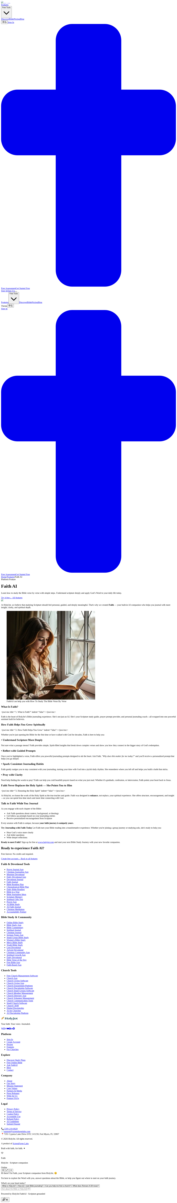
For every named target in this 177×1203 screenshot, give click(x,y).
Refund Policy (13, 1119)
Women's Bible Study (16, 940)
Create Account (13, 1042)
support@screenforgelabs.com (17, 1131)
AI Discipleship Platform (17, 1013)
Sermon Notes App (15, 935)
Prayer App (12, 902)
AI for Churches (14, 1010)
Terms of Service (14, 1111)
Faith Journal (12, 882)
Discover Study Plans (16, 1060)
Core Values (12, 1088)
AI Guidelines (13, 1121)
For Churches (13, 1049)
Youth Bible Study (15, 945)
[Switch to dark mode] (4, 22)
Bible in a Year (13, 892)
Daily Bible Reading (16, 889)
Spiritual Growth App (16, 955)
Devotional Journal (15, 879)
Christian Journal (14, 932)
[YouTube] (8, 1029)
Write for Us (12, 1096)
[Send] (29, 1188)
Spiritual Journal (14, 930)
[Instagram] (4, 1029)
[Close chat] (11, 1170)
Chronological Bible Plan (18, 887)
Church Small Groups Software (20, 991)
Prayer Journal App (15, 869)
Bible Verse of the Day (17, 960)
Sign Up (11, 291)
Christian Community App (18, 952)
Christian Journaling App (17, 872)
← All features (16, 598)
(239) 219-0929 (11, 1129)
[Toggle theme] (3, 1170)
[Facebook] (6, 1029)
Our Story (11, 1083)
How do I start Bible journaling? (30, 1186)
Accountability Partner (16, 912)
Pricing (17, 19)
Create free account (9, 859)
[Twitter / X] (2, 1029)
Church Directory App (16, 996)
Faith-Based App (14, 965)
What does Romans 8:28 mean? (86, 1186)
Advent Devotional (15, 950)
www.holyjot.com (46, 842)
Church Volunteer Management (20, 998)
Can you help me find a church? (58, 1186)
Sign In (11, 22)
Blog (22, 19)
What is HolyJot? (9, 1186)
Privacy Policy (13, 1109)
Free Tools (6, 8)
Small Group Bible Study (18, 937)
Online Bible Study (15, 922)
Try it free (5, 598)
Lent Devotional (14, 947)
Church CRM (13, 1005)
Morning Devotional (15, 874)
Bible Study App (14, 925)
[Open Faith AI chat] (5, 1199)
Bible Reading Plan (15, 884)
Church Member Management (20, 993)
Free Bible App (13, 962)
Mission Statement (15, 1086)
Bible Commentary (15, 927)
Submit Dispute (13, 1124)
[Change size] (7, 1170)
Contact (10, 1070)
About (9, 1081)
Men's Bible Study (15, 942)
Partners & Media (14, 1091)
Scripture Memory (15, 897)
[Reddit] (14, 1029)
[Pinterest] (10, 1029)
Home (3, 577)
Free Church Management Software (22, 976)
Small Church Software (17, 1003)
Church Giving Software (17, 981)
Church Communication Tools (20, 1000)
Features (4, 5)
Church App (12, 978)
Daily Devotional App (16, 877)
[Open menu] (16, 291)
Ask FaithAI (12, 1065)
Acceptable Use (13, 1116)
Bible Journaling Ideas (16, 894)
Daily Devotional (14, 957)
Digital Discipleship (15, 1008)
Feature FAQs (13, 1098)
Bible (11, 19)
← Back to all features (27, 859)
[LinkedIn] (12, 1029)
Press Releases (13, 1093)
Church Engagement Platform (20, 986)
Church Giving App (15, 983)
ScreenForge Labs (21, 1143)
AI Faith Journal (14, 907)
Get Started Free (23, 288)
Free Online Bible (14, 1062)
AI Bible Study (13, 904)
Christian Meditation (15, 909)
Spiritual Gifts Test (15, 899)
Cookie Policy (13, 1114)
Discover (5, 19)
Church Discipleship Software (20, 988)
